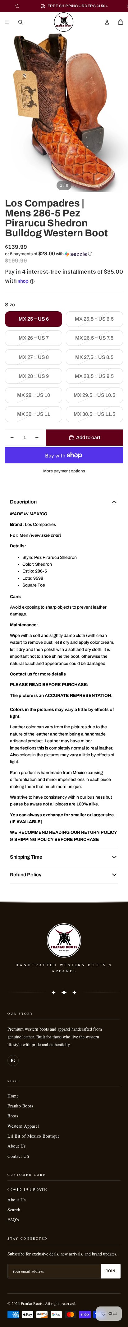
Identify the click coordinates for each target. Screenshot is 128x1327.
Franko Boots (20, 1106)
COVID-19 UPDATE (27, 1189)
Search (13, 1210)
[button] (64, 254)
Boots (12, 1116)
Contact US (18, 1156)
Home (13, 1096)
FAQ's (13, 1220)
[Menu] (7, 22)
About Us (16, 1146)
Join (111, 1271)
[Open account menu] (107, 22)
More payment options (64, 471)
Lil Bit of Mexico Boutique (33, 1136)
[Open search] (20, 22)
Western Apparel (23, 1126)
